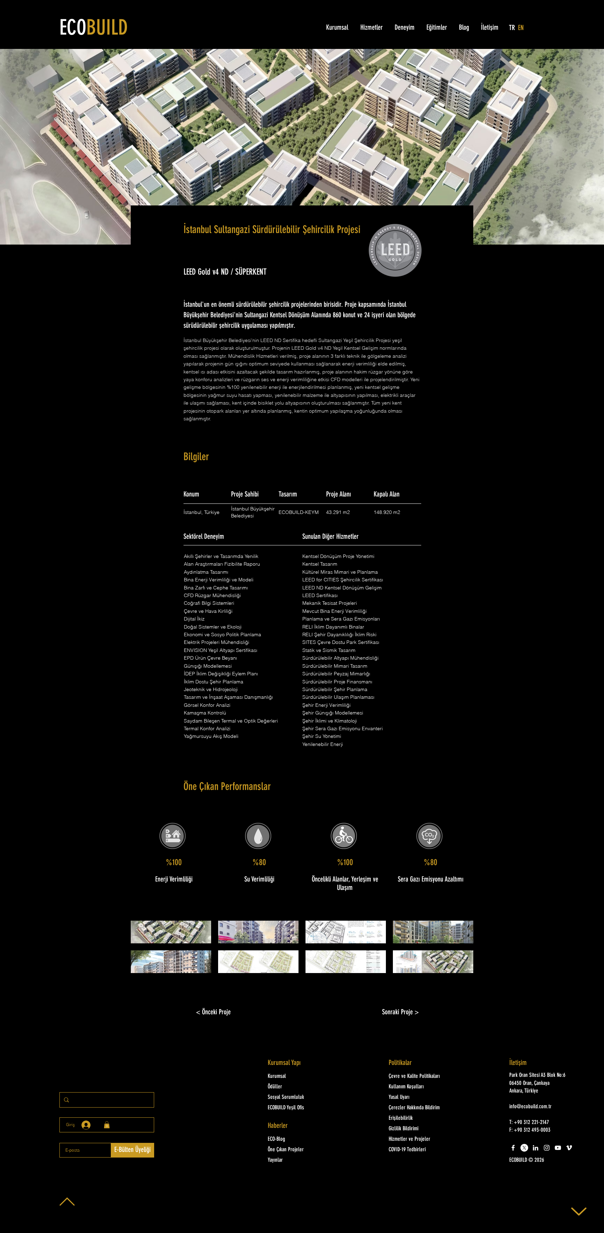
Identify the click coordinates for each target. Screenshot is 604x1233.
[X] (524, 1148)
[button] (171, 932)
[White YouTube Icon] (558, 1148)
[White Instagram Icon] (547, 1148)
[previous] (143, 950)
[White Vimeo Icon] (569, 1148)
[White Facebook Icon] (513, 1148)
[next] (460, 950)
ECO (93, 29)
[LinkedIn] (535, 1148)
